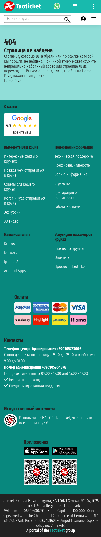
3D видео (11, 221)
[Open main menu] (94, 19)
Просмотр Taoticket (70, 266)
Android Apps (15, 270)
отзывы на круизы (69, 248)
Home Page (12, 80)
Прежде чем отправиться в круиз (24, 173)
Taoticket (57, 530)
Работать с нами (67, 206)
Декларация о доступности (66, 195)
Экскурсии (12, 212)
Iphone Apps (14, 261)
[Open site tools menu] (94, 6)
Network (10, 252)
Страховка (63, 183)
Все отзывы (22, 132)
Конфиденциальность (72, 165)
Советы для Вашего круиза (19, 187)
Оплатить (62, 257)
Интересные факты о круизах (21, 159)
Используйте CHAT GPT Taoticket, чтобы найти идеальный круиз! (55, 420)
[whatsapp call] (57, 6)
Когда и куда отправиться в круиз (25, 201)
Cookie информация (71, 174)
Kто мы (9, 243)
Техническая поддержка (74, 156)
